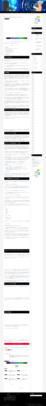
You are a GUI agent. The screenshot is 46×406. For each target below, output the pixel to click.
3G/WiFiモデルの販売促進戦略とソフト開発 (9, 50)
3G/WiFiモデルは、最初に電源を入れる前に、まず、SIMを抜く (11, 48)
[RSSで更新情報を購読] (17, 366)
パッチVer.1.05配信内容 (9, 192)
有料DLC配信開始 (33, 166)
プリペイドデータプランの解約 (8, 49)
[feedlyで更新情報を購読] (16, 366)
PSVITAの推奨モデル (34, 158)
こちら (5, 254)
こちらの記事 (7, 140)
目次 (11, 45)
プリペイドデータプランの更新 (35, 165)
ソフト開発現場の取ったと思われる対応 (9, 51)
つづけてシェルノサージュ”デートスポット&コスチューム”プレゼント (12, 52)
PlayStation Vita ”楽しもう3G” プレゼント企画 (10, 162)
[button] (25, 38)
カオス (10, 354)
